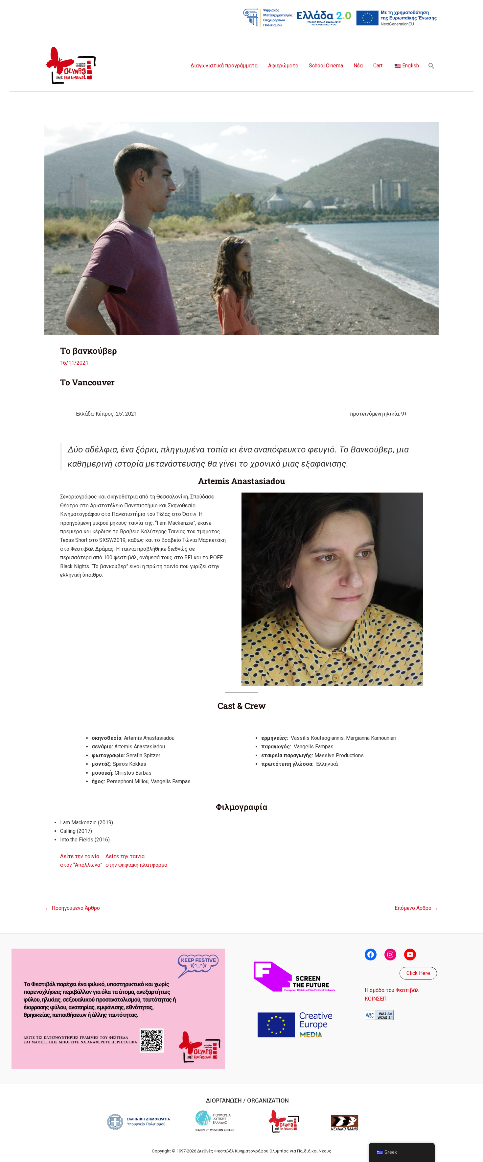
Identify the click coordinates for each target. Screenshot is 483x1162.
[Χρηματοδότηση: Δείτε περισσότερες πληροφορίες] (340, 17)
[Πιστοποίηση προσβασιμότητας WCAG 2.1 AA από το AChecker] (379, 1015)
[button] (431, 66)
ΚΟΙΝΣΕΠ (376, 999)
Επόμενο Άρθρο (416, 908)
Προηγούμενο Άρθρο (72, 908)
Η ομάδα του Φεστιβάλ (392, 990)
